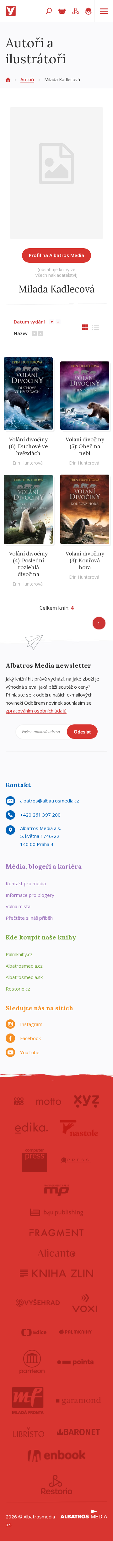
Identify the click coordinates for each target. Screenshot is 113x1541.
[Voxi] (85, 1302)
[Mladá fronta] (28, 1400)
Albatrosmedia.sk (24, 977)
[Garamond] (78, 1400)
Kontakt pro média (26, 883)
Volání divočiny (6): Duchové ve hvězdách (28, 446)
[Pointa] (75, 1362)
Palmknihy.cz (19, 954)
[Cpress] (75, 1160)
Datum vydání (29, 322)
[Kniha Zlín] (56, 1273)
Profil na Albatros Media (56, 255)
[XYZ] (86, 1101)
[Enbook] (56, 1456)
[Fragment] (56, 1233)
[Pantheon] (32, 1362)
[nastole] (79, 1128)
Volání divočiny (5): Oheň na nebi (85, 446)
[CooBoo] (19, 1101)
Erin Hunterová (28, 463)
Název (20, 333)
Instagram (31, 1024)
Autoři (27, 79)
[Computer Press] (34, 1160)
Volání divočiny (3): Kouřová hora (85, 560)
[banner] (12, 11)
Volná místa (18, 906)
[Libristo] (29, 1432)
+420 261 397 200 (40, 815)
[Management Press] (56, 1190)
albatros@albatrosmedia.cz (49, 800)
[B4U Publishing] (56, 1212)
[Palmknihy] (75, 1332)
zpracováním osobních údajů (36, 710)
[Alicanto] (56, 1253)
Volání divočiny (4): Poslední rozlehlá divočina (28, 564)
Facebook (30, 1038)
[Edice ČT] (34, 1332)
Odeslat (82, 731)
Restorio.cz (18, 989)
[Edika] (31, 1128)
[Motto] (48, 1101)
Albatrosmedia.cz (24, 966)
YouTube (30, 1052)
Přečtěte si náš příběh (29, 918)
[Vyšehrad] (37, 1302)
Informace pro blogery (30, 895)
